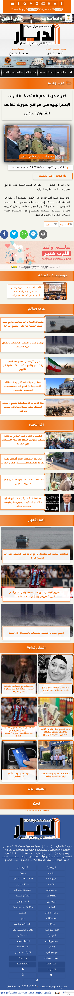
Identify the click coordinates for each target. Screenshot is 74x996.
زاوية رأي (51, 901)
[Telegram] (33, 234)
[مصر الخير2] (37, 255)
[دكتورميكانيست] (37, 62)
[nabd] (37, 3)
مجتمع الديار (51, 941)
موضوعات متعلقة (52, 276)
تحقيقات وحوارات (22, 890)
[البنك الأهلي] (37, 18)
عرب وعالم (56, 83)
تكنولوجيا (51, 896)
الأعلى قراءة (36, 648)
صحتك (23, 913)
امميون (65, 224)
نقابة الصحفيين (23, 952)
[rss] (31, 3)
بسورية (49, 224)
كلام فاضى (22, 935)
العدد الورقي (23, 901)
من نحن (23, 958)
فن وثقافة (31, 72)
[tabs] (12, 3)
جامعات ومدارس (22, 924)
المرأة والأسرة (23, 896)
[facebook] (61, 3)
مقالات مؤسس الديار (23, 930)
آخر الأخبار (36, 425)
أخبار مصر (61, 72)
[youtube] (49, 3)
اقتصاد (51, 884)
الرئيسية (51, 868)
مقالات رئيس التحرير (13, 72)
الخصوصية (23, 964)
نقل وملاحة (23, 947)
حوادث (42, 72)
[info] (19, 3)
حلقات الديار (23, 884)
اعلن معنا (51, 964)
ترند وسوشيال (51, 930)
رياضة (51, 72)
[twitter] (55, 3)
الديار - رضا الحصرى (50, 176)
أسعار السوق (23, 941)
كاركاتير (51, 924)
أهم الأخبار (36, 520)
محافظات (51, 918)
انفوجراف (51, 935)
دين (23, 918)
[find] (25, 3)
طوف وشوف (51, 952)
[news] (43, 3)
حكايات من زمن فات (23, 907)
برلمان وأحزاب (51, 913)
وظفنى (51, 947)
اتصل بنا (51, 969)
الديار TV (51, 907)
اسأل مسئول (51, 958)
